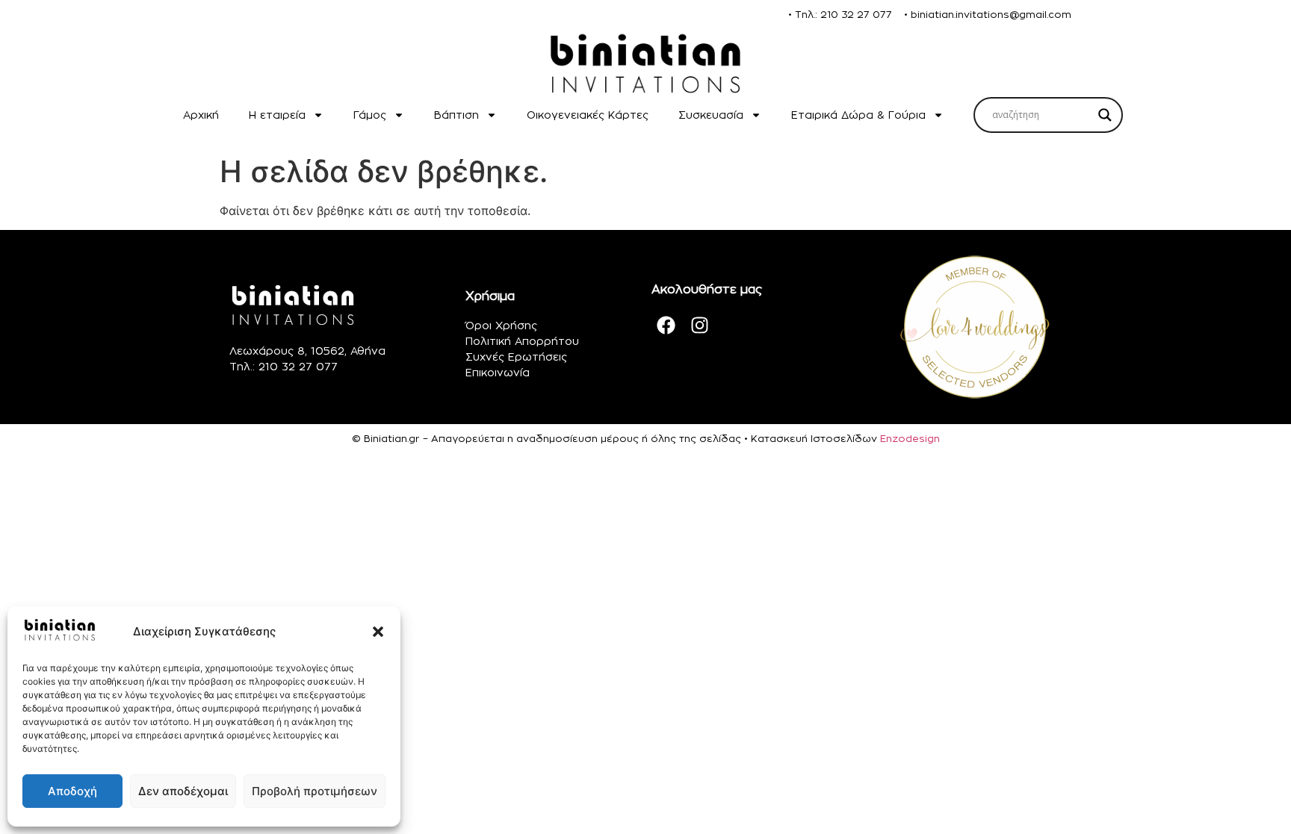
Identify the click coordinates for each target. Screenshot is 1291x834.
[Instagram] (700, 325)
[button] (378, 631)
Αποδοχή (72, 791)
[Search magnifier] (1105, 115)
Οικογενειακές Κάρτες (587, 114)
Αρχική (201, 114)
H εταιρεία (277, 114)
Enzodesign (910, 438)
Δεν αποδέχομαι (183, 791)
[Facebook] (666, 325)
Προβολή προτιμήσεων (314, 791)
